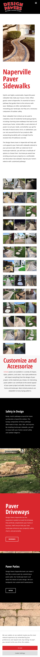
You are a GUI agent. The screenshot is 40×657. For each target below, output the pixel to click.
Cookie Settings (20, 653)
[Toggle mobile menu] (36, 3)
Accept (20, 648)
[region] (20, 644)
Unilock (6, 372)
